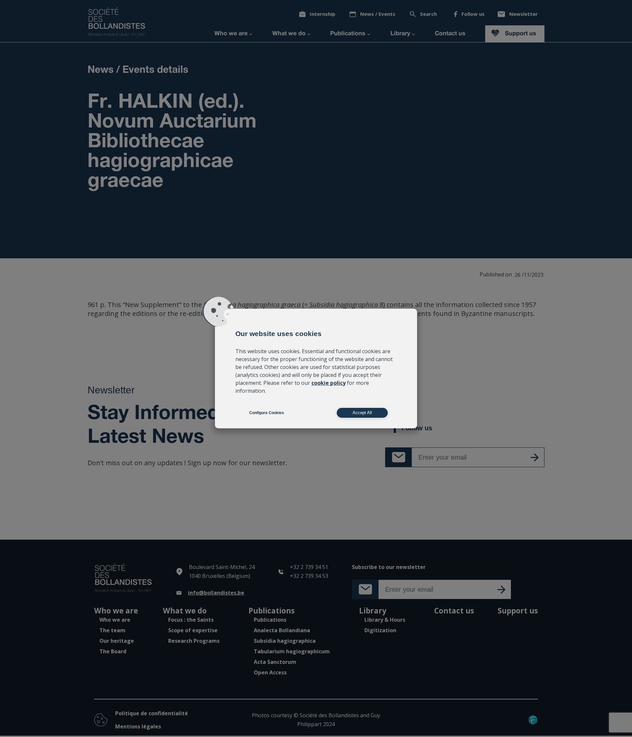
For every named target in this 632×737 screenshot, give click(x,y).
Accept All (362, 412)
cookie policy (328, 382)
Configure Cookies (266, 413)
